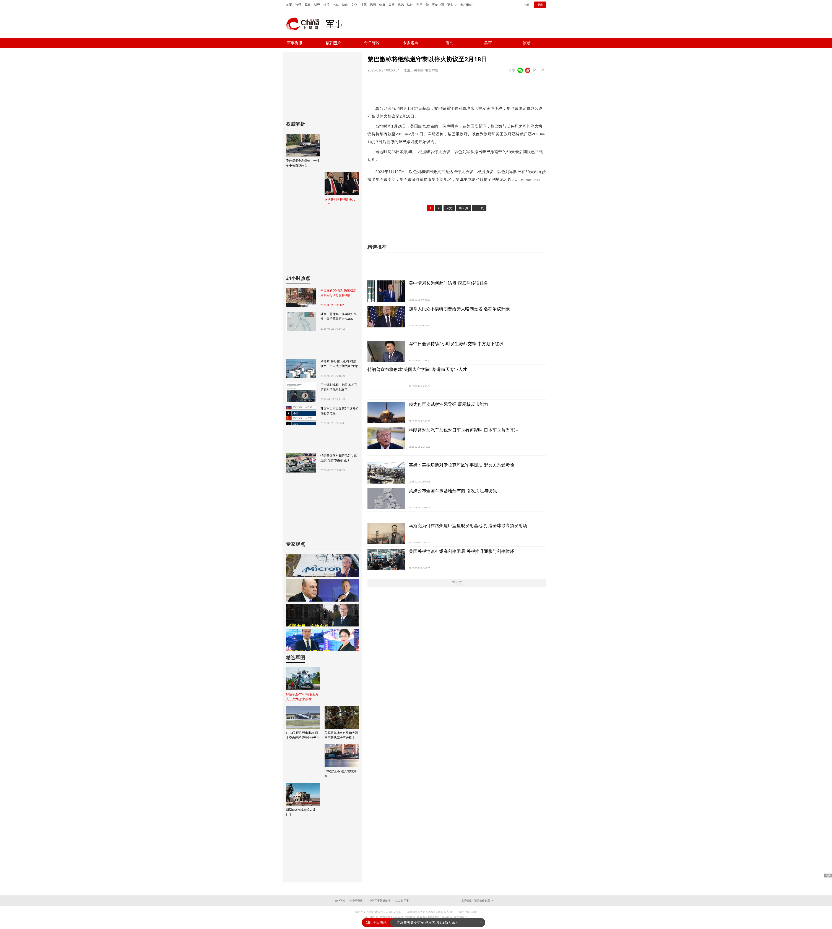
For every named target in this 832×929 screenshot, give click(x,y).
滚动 (527, 43)
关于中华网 (371, 917)
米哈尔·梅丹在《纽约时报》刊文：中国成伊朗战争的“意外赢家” (339, 363)
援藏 (364, 4)
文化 (354, 4)
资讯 (298, 4)
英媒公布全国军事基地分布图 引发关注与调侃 (453, 490)
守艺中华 (422, 4)
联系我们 (397, 917)
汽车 (336, 4)
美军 (488, 43)
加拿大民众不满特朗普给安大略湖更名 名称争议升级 (459, 308)
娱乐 (326, 4)
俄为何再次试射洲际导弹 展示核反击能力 (448, 404)
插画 (373, 4)
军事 (308, 4)
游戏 (345, 4)
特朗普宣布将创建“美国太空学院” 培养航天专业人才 (417, 369)
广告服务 (385, 917)
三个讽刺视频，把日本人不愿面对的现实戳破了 (338, 387)
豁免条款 (434, 917)
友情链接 (447, 917)
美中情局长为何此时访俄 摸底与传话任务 (448, 283)
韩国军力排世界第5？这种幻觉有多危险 (339, 411)
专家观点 (410, 43)
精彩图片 (333, 43)
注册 (526, 4)
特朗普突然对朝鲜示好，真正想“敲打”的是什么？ (338, 458)
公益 (391, 4)
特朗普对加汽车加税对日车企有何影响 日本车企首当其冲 (463, 430)
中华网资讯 (355, 900)
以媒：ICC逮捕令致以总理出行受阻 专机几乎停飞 (434, 922)
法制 (410, 4)
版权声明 (422, 917)
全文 (449, 208)
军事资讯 (294, 43)
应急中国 (438, 4)
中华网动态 (460, 917)
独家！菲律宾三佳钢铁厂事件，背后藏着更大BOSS (338, 316)
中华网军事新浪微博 (378, 900)
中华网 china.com (304, 24)
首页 (289, 4)
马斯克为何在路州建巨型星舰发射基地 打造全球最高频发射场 (468, 525)
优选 (401, 4)
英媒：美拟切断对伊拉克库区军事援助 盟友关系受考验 (461, 465)
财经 (317, 4)
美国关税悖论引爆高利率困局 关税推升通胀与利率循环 (461, 551)
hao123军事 (402, 900)
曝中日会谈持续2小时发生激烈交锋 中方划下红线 (456, 343)
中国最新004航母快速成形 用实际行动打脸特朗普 (338, 293)
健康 (382, 4)
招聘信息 (410, 917)
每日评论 (372, 43)
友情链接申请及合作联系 (477, 900)
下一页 (479, 208)
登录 (540, 4)
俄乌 (449, 43)
